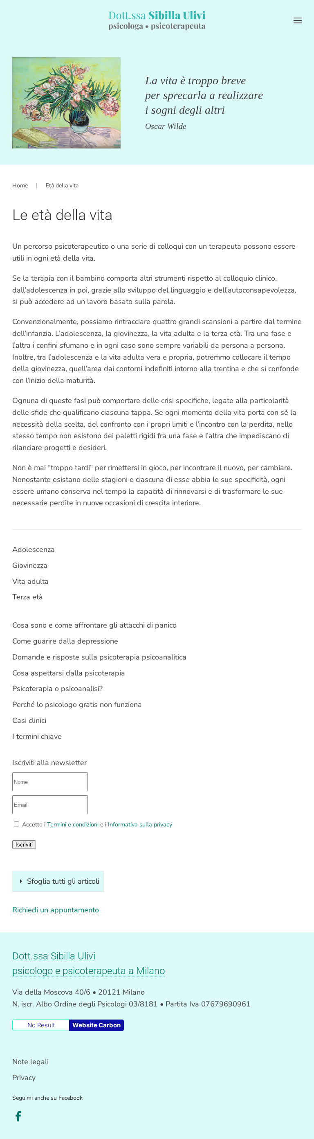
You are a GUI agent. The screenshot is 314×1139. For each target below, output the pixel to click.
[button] (298, 20)
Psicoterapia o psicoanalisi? (57, 688)
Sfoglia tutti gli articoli (63, 881)
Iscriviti (24, 845)
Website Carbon (96, 1025)
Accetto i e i (96, 824)
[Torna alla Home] (157, 20)
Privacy (24, 1078)
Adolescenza (33, 549)
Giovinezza (29, 565)
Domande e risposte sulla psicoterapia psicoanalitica (99, 657)
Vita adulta (30, 581)
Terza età (27, 597)
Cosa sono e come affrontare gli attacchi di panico (94, 625)
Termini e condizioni (73, 824)
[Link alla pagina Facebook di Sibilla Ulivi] (18, 1116)
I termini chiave (37, 736)
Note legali (30, 1062)
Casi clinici (29, 720)
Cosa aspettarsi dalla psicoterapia (68, 673)
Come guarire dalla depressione (65, 641)
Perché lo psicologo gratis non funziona (77, 704)
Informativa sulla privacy (140, 824)
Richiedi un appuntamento (55, 910)
